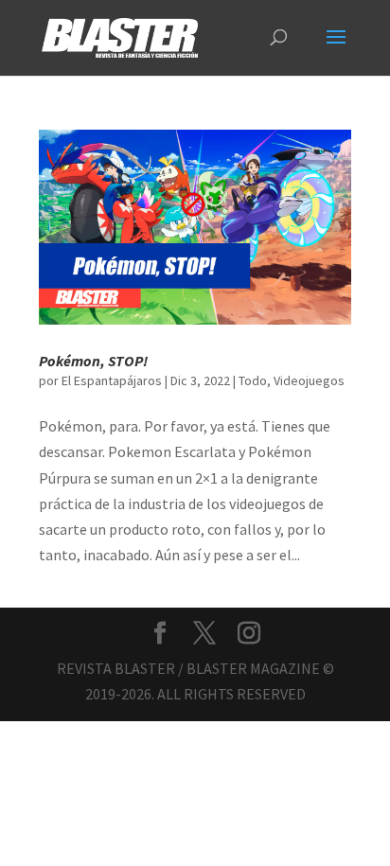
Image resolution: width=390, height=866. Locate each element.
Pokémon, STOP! (93, 360)
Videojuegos (309, 380)
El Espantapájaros (112, 380)
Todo (253, 380)
